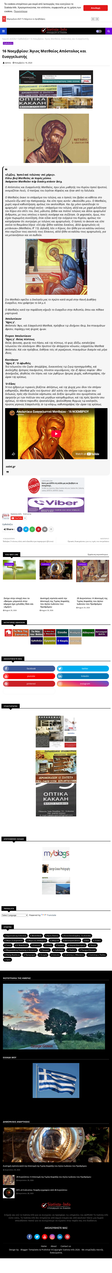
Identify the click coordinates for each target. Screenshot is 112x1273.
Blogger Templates (30, 1249)
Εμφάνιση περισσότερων (98, 554)
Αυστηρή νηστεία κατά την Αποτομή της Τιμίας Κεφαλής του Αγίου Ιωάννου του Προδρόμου (54, 602)
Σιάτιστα (56, 955)
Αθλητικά (55, 940)
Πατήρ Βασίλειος (13, 955)
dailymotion (29, 691)
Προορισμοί (30, 955)
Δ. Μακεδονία (22, 945)
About (54, 1246)
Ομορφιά (45, 950)
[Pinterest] (38, 529)
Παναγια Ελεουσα (88, 950)
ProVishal (45, 1249)
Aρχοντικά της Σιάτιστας (16, 935)
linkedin (85, 676)
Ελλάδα (49, 945)
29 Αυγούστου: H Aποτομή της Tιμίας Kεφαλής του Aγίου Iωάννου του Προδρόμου (92, 601)
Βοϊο (87, 940)
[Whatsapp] (32, 529)
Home (44, 1246)
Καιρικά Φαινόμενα (77, 945)
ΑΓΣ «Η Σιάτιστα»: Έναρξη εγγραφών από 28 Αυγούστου (41, 1190)
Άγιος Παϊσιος (52, 935)
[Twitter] (26, 529)
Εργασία (60, 945)
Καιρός (93, 945)
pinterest (31, 683)
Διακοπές (37, 945)
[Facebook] (19, 529)
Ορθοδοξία (23, 38)
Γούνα (8, 945)
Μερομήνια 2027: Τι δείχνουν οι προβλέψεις (26, 19)
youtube (31, 676)
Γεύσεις (98, 940)
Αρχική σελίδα (9, 38)
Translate (51, 915)
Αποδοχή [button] (95, 8)
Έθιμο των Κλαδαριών (37, 940)
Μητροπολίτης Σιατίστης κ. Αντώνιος (21, 950)
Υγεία (8, 959)
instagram (85, 683)
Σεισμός (44, 955)
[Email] (45, 529)
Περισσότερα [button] (20, 11)
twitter (85, 668)
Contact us (66, 1246)
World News (37, 935)
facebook (31, 668)
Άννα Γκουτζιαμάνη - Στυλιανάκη (77, 935)
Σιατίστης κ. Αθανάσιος (74, 955)
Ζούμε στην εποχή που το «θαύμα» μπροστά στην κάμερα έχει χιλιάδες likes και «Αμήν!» (18, 602)
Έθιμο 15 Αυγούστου (14, 940)
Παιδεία (72, 950)
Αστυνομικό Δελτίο (72, 940)
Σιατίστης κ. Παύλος (97, 955)
